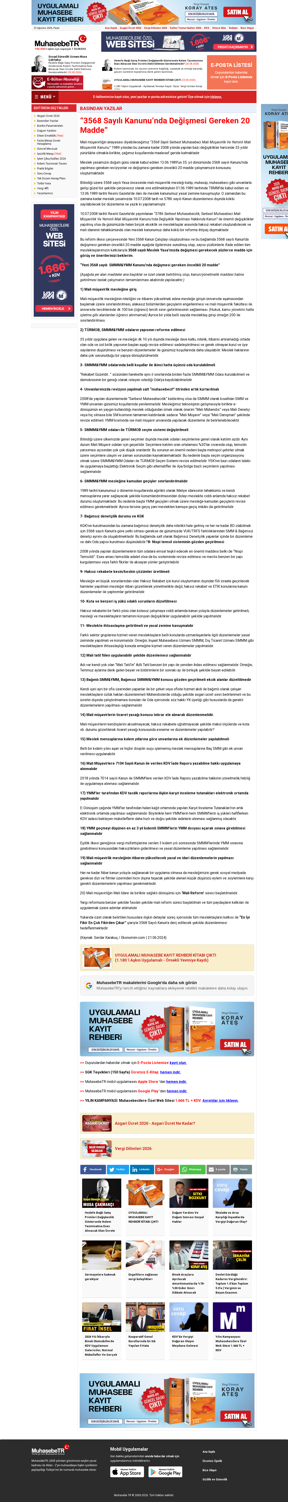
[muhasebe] (61, 50)
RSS (206, 28)
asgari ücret (204, 694)
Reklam (233, 28)
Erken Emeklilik (50, 135)
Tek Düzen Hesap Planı (51, 178)
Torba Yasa (44, 183)
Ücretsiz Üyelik (212, 1461)
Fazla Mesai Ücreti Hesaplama (48, 142)
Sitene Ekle (219, 28)
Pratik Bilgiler (45, 168)
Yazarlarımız (45, 193)
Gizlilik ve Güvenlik (214, 1479)
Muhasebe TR (122, 1495)
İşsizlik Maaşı (49, 153)
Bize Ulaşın (247, 28)
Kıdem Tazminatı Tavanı (52, 163)
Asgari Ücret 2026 (130, 28)
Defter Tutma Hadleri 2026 (185, 28)
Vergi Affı (43, 188)
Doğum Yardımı (46, 130)
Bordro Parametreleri (50, 125)
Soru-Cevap (44, 173)
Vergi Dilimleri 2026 (155, 28)
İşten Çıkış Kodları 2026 (51, 158)
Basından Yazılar (47, 120)
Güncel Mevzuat (47, 148)
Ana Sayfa (111, 28)
